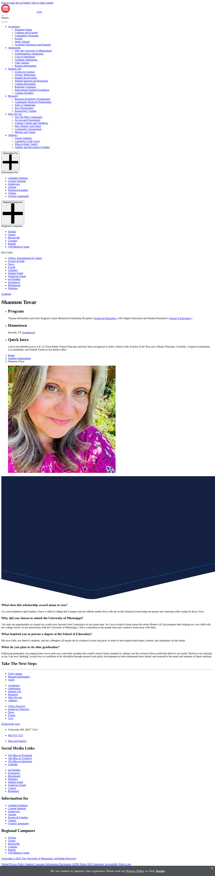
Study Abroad (22, 41)
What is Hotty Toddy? (26, 144)
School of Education (105, 318)
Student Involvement (26, 77)
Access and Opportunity (27, 120)
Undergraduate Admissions (29, 53)
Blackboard (14, 285)
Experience (14, 282)
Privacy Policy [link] (135, 871)
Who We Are (15, 114)
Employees (14, 184)
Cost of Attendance (25, 56)
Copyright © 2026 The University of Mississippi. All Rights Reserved (38, 858)
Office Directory (17, 706)
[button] (2, 15)
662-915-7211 (15, 735)
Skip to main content (42, 2)
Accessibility (111, 864)
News (11, 264)
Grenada (12, 240)
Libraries (12, 270)
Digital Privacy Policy (13, 864)
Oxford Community (18, 196)
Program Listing (23, 29)
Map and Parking (17, 741)
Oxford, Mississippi (25, 74)
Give (39, 11)
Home (11, 355)
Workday (13, 288)
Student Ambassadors (19, 358)
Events (11, 267)
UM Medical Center (18, 246)
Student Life (14, 68)
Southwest (28, 332)
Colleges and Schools (26, 32)
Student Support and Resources (31, 80)
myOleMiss (14, 279)
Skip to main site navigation (16, 2)
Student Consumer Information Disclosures (48, 864)
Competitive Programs (26, 35)
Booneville (14, 237)
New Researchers (24, 108)
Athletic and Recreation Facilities (32, 147)
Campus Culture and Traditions (31, 123)
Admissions (14, 47)
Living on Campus (25, 71)
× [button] (212, 868)
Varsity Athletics (23, 138)
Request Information (25, 65)
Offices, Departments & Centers (25, 258)
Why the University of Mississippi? (33, 50)
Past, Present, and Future (28, 126)
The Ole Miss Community (28, 117)
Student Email (15, 273)
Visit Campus (22, 62)
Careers (12, 788)
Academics (14, 26)
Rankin (12, 243)
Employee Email (17, 276)
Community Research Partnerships (33, 102)
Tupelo (11, 234)
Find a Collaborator (25, 105)
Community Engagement (28, 129)
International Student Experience (32, 89)
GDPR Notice (79, 864)
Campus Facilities (24, 92)
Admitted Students (18, 178)
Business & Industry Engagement (32, 99)
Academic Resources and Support (33, 44)
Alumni (12, 187)
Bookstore (13, 791)
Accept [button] (160, 871)
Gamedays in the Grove (27, 141)
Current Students (17, 181)
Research (13, 96)
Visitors (12, 193)
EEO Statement (96, 864)
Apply (11, 679)
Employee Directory (19, 709)
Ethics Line (125, 864)
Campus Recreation (25, 83)
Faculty (19, 38)
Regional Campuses (25, 86)
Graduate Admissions (26, 59)
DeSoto (12, 231)
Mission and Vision (25, 132)
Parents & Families (18, 190)
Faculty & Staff (16, 261)
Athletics (12, 135)
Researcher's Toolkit (25, 111)
